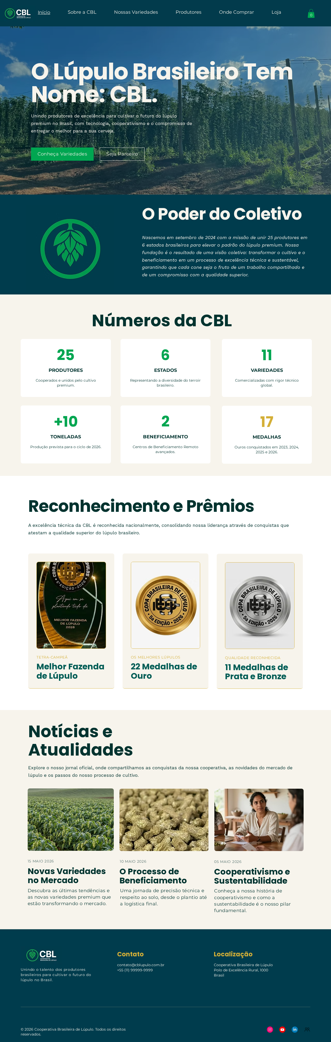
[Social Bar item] (270, 1029)
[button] (311, 13)
